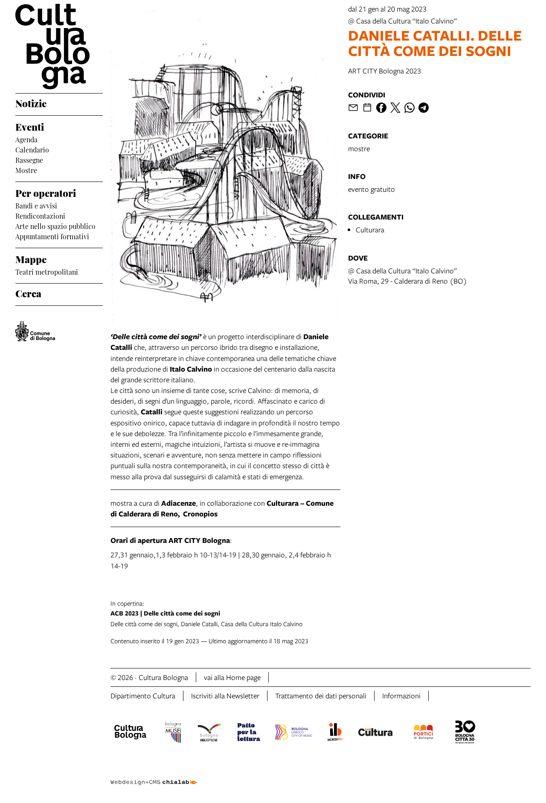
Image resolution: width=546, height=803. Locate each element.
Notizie (30, 102)
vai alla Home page (232, 677)
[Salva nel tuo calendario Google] (367, 108)
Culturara (370, 229)
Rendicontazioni (40, 215)
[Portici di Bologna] (423, 733)
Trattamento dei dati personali (320, 695)
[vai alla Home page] (59, 46)
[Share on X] (395, 108)
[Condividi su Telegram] (423, 108)
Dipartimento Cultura (142, 695)
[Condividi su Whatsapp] (409, 108)
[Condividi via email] (353, 108)
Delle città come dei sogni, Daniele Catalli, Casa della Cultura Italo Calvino (206, 613)
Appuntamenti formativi (52, 236)
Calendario (32, 149)
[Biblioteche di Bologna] (209, 733)
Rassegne (29, 159)
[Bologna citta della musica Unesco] (294, 733)
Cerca (28, 292)
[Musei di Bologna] (173, 733)
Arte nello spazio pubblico (55, 225)
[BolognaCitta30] (465, 733)
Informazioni (401, 695)
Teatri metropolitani (46, 271)
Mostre (26, 169)
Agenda (26, 139)
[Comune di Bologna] (35, 331)
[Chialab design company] (153, 775)
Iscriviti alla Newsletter (225, 695)
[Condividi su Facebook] (381, 108)
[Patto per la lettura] (248, 733)
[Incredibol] (335, 733)
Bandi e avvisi (36, 205)
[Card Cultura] (375, 733)
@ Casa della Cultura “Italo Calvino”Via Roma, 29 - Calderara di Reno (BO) (407, 276)
